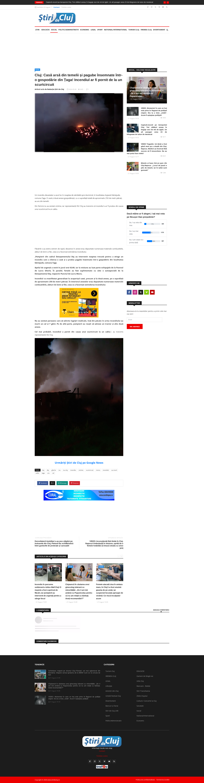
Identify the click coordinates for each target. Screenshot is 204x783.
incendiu (73, 470)
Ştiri (37, 30)
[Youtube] (163, 7)
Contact (56, 7)
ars (48, 473)
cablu (37, 473)
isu (59, 470)
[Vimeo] (159, 7)
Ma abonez (135, 326)
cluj (43, 470)
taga (43, 473)
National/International (115, 30)
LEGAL (93, 30)
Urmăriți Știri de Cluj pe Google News (79, 462)
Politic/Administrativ (68, 30)
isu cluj (65, 470)
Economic (84, 30)
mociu (98, 470)
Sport (100, 30)
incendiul (106, 470)
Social (54, 30)
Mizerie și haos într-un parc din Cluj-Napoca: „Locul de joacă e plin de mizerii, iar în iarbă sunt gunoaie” (154, 166)
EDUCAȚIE (45, 30)
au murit (114, 470)
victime (81, 470)
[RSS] (167, 7)
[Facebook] (148, 7)
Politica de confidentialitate (145, 780)
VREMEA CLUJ (146, 30)
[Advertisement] (126, 18)
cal (53, 473)
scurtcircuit (89, 470)
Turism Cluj (133, 30)
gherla (54, 470)
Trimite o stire (66, 7)
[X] (156, 7)
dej (48, 470)
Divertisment (159, 30)
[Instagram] (152, 7)
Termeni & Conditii (162, 780)
